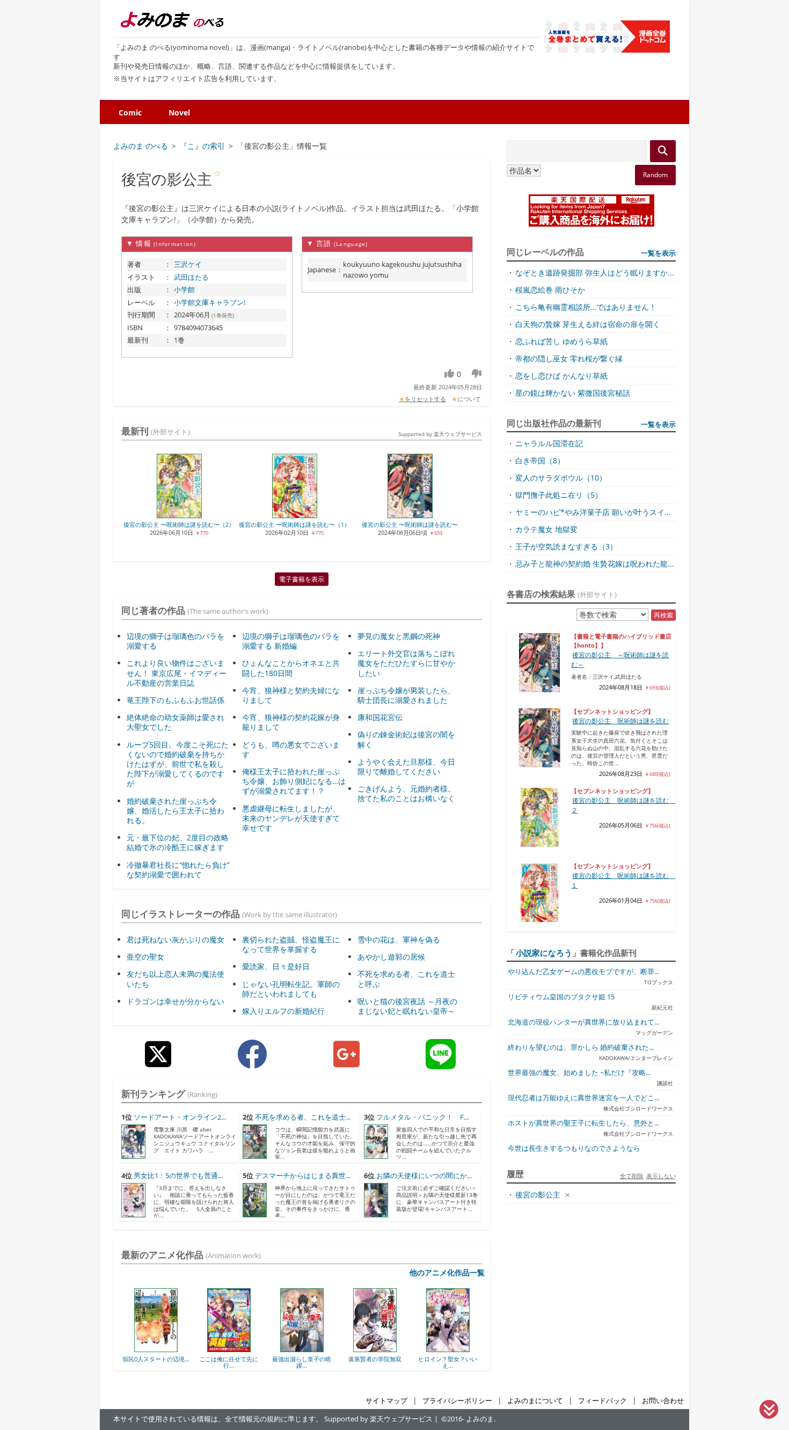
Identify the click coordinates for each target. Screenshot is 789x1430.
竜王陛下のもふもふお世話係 (175, 700)
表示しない (661, 1176)
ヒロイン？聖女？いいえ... (388, 1362)
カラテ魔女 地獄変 (546, 529)
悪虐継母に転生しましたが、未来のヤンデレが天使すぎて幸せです (291, 818)
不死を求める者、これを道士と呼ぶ (406, 979)
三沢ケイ (188, 264)
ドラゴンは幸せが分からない (175, 1001)
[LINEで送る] (440, 1062)
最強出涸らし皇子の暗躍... (242, 1362)
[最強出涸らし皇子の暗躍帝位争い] (242, 1348)
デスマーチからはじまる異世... (302, 1175)
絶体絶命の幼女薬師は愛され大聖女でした (175, 722)
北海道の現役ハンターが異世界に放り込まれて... (583, 1022)
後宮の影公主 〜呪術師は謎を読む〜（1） (294, 524)
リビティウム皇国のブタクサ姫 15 (561, 996)
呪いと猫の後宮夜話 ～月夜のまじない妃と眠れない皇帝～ (407, 1006)
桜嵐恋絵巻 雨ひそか (550, 290)
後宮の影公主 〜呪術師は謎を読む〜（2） (179, 524)
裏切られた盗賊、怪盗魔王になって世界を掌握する (291, 944)
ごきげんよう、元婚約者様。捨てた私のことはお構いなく (406, 793)
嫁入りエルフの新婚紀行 (283, 1011)
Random (655, 174)
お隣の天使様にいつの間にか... (424, 1175)
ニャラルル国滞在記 (549, 443)
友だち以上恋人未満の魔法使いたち (175, 979)
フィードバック (602, 1400)
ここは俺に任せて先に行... (169, 1362)
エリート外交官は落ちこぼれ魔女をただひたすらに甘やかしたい (406, 663)
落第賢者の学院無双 (315, 1359)
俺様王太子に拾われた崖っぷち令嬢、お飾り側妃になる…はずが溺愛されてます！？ (294, 781)
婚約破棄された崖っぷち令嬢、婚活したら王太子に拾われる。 (175, 810)
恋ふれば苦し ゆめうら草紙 (561, 341)
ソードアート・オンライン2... (180, 1117)
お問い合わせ (663, 1400)
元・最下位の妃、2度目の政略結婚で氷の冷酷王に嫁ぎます (178, 842)
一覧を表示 (658, 253)
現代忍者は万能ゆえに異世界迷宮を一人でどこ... (583, 1097)
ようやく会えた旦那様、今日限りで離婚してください (406, 766)
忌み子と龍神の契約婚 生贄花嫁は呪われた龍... (594, 563)
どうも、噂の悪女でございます (291, 749)
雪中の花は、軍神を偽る (398, 939)
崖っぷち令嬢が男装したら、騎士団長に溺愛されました (406, 695)
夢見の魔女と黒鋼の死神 (398, 636)
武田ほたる (191, 277)
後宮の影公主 (537, 1194)
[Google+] (346, 1062)
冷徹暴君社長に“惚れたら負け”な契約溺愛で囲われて (178, 870)
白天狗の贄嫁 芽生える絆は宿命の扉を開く (587, 324)
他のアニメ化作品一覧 (447, 1272)
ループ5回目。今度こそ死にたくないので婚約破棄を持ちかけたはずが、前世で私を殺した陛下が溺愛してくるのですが (178, 764)
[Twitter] (158, 1062)
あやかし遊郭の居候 (391, 957)
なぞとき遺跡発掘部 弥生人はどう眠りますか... (594, 272)
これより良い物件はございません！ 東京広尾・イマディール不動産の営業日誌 (177, 672)
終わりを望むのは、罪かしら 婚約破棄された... (581, 1047)
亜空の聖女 (145, 957)
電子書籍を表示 (301, 579)
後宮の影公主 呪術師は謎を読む (620, 720)
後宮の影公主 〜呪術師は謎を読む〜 (410, 524)
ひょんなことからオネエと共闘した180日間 (291, 668)
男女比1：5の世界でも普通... (178, 1175)
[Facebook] (252, 1062)
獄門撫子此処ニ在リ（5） (558, 495)
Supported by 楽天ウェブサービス (440, 434)
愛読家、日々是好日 (276, 966)
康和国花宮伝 (380, 717)
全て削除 (632, 1176)
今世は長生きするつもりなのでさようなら (574, 1148)
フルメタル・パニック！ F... (422, 1117)
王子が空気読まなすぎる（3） (566, 546)
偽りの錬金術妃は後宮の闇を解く (406, 739)
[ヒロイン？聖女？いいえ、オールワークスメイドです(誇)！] (388, 1348)
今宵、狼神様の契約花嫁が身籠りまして (291, 722)
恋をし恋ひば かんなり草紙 (561, 376)
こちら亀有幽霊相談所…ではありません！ (585, 307)
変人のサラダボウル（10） (561, 478)
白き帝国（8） (540, 460)
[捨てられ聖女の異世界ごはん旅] (461, 1348)
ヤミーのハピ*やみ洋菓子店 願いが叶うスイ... (593, 512)
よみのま (480, 1419)
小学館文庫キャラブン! (209, 302)
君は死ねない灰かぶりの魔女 (175, 939)
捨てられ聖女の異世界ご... (461, 1362)
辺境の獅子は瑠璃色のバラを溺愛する (175, 641)
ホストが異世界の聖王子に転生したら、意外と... (583, 1123)
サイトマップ (386, 1400)
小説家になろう (544, 952)
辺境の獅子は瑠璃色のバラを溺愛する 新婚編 (291, 641)
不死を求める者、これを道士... (302, 1117)
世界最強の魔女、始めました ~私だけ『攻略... (579, 1072)
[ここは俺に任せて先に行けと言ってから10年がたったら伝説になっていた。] (169, 1348)
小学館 (184, 289)
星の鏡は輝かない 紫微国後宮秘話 (572, 393)
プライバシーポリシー (457, 1400)
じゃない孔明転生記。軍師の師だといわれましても (291, 989)
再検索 (663, 615)
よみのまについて (535, 1400)
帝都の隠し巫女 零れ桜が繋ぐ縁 (569, 358)
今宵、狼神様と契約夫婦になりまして (291, 695)
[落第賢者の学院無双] (315, 1348)
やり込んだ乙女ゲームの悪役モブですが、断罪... (583, 971)
